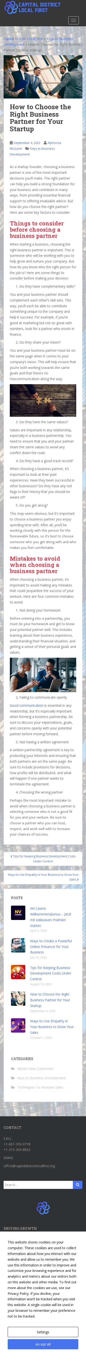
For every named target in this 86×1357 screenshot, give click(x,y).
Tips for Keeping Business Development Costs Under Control (50, 973)
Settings (43, 1332)
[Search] (77, 1185)
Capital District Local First (23, 38)
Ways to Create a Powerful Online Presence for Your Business (51, 947)
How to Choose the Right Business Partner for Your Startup (50, 1000)
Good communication (26, 705)
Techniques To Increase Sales (40, 1087)
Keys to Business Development (41, 1078)
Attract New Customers (35, 1068)
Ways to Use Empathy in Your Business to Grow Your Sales (52, 1027)
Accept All (43, 1344)
